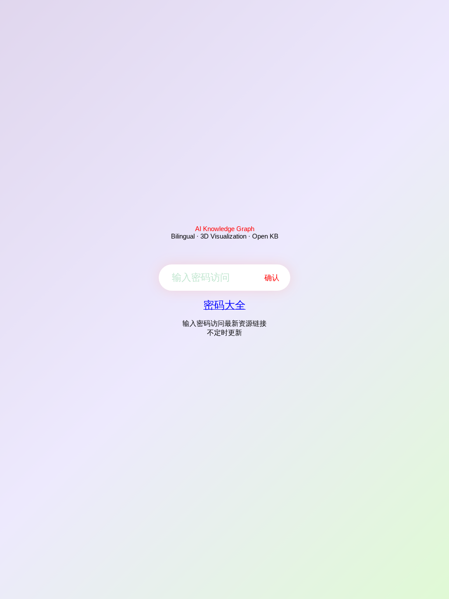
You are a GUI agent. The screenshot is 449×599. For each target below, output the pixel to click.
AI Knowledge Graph (224, 228)
